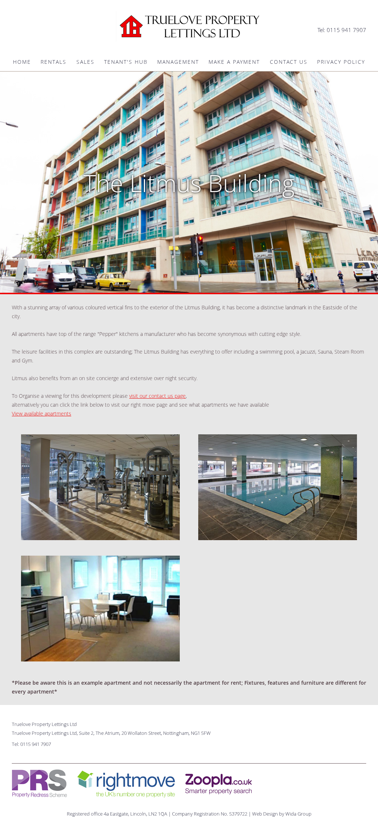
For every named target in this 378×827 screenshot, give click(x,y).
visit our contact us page (157, 395)
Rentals (53, 62)
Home (22, 62)
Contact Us (288, 62)
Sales (85, 62)
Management (178, 62)
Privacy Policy (341, 62)
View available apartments (41, 413)
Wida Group (298, 813)
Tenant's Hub (126, 62)
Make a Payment (234, 62)
